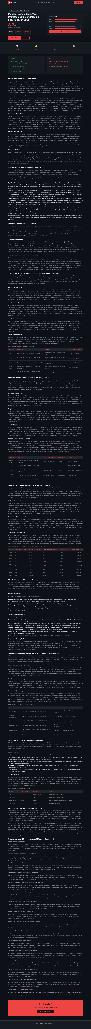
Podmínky (49, 1025)
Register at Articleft (14, 37)
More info (25, 38)
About (37, 2)
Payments (48, 2)
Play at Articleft (65, 31)
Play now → (78, 2)
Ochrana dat (43, 1025)
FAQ (53, 2)
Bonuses (43, 2)
